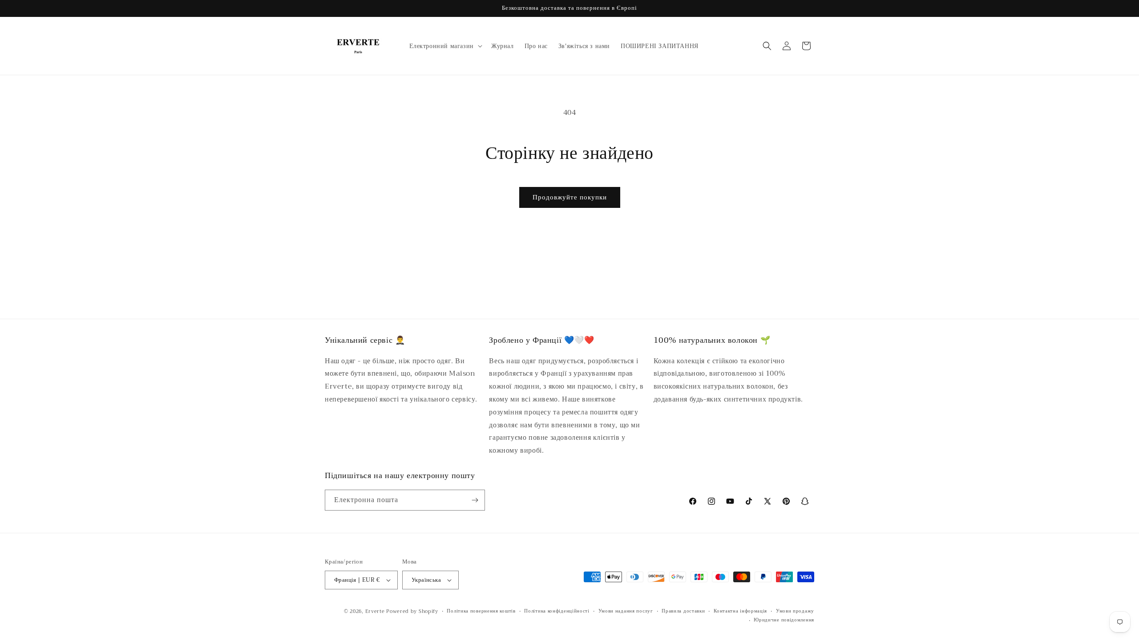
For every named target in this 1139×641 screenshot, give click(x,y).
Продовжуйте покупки (570, 197)
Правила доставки (683, 611)
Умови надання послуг (625, 611)
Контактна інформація (740, 611)
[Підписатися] (475, 500)
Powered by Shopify (412, 611)
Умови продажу (795, 611)
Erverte (375, 611)
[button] (445, 46)
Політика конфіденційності (557, 611)
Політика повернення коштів (481, 611)
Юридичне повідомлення (784, 620)
